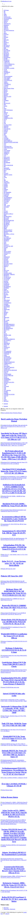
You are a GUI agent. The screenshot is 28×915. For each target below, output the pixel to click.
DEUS (5, 92)
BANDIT (6, 37)
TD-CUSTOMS (7, 358)
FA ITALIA (6, 115)
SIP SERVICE (7, 327)
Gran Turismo (7, 150)
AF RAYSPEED (8, 18)
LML (5, 204)
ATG (5, 31)
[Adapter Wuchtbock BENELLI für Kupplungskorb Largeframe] (14, 846)
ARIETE (6, 26)
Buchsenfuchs (7, 57)
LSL (5, 209)
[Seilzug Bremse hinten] (6, 790)
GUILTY (6, 154)
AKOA (5, 22)
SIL (4, 316)
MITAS (5, 227)
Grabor (5, 149)
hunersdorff (6, 168)
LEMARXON (7, 199)
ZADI (5, 399)
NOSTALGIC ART (8, 246)
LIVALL (6, 203)
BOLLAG (6, 52)
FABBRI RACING (8, 118)
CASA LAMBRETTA (9, 64)
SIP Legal (6, 323)
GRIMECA (6, 153)
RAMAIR (6, 282)
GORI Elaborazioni (8, 147)
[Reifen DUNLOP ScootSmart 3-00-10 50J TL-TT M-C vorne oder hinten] (14, 891)
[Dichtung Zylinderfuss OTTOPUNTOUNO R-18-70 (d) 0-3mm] (14, 642)
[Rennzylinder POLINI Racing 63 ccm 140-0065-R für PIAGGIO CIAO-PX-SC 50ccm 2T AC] (14, 614)
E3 (4, 107)
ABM (5, 14)
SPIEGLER (6, 344)
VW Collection (7, 390)
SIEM (5, 315)
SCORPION (7, 305)
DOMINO (6, 100)
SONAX (6, 337)
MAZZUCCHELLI (8, 213)
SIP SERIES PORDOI (9, 325)
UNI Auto (6, 371)
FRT (5, 134)
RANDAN (6, 285)
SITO (5, 331)
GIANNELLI (7, 139)
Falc (5, 122)
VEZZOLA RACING (9, 382)
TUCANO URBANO (9, 367)
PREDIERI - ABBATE (9, 274)
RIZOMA (6, 294)
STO (5, 350)
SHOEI (5, 313)
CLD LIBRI (6, 79)
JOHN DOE (7, 182)
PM (4, 269)
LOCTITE (6, 207)
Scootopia (6, 304)
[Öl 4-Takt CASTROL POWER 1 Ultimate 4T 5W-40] (14, 777)
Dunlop (5, 106)
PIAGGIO (6, 262)
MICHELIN (6, 224)
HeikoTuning (7, 159)
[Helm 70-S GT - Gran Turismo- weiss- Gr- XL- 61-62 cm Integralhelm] (14, 556)
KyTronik (6, 196)
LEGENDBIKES (8, 197)
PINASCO (6, 265)
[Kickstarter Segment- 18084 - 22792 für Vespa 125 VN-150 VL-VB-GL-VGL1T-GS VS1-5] (14, 877)
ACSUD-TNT (7, 17)
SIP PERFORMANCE (9, 324)
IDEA (5, 170)
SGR (5, 310)
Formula (6, 131)
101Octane (6, 10)
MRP (5, 235)
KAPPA (6, 184)
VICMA (6, 383)
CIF (4, 75)
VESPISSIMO (7, 379)
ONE (5, 250)
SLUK (5, 333)
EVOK (5, 114)
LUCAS (6, 211)
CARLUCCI (7, 62)
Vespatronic (6, 378)
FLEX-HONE (7, 128)
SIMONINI (6, 317)
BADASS (6, 34)
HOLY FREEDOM (8, 165)
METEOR (6, 219)
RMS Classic (7, 297)
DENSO (6, 91)
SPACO (5, 341)
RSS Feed (6, 907)
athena (5, 33)
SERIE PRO (7, 309)
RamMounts (6, 284)
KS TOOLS (6, 193)
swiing (5, 355)
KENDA (6, 186)
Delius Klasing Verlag (9, 88)
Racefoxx (6, 281)
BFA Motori (6, 46)
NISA (5, 243)
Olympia (6, 247)
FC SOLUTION (7, 124)
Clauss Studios (7, 77)
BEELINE (6, 40)
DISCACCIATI (7, 96)
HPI (5, 166)
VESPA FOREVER (8, 375)
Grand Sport (6, 151)
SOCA (5, 336)
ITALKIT (6, 173)
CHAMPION (7, 72)
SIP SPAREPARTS (8, 328)
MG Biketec (6, 223)
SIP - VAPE (6, 320)
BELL (5, 41)
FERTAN (6, 127)
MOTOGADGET (8, 230)
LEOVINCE (7, 200)
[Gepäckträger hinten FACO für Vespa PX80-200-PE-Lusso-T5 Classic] (14, 657)
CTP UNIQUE (7, 84)
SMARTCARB (7, 335)
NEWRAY (6, 240)
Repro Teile (6, 292)
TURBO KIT (7, 368)
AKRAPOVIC (7, 23)
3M (4, 11)
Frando (5, 133)
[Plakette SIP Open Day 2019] (8, 568)
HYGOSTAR (7, 169)
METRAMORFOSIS (9, 220)
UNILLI (6, 372)
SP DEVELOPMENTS (9, 339)
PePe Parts (6, 261)
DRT (5, 104)
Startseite (6, 403)
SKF (5, 332)
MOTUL (6, 232)
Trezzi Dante (7, 366)
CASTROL (6, 66)
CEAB (5, 69)
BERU (5, 44)
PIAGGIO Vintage (8, 263)
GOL (5, 145)
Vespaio (5, 377)
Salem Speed (7, 300)
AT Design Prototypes (9, 30)
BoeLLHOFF (7, 50)
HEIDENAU (7, 158)
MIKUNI (6, 226)
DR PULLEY (7, 103)
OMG (5, 248)
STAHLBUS (7, 347)
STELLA (6, 348)
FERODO (6, 126)
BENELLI (6, 42)
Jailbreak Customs (8, 174)
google (25, 912)
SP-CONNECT (7, 340)
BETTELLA (7, 45)
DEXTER (6, 93)
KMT (5, 188)
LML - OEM (7, 205)
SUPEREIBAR (7, 352)
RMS (5, 296)
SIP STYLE (6, 329)
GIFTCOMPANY (8, 141)
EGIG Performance (8, 110)
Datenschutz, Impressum (9, 909)
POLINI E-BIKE (8, 273)
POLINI (6, 271)
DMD (5, 97)
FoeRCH (6, 130)
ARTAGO (6, 29)
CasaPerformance (8, 65)
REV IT (5, 293)
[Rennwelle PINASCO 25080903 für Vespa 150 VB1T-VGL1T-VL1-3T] (14, 600)
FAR (5, 123)
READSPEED (7, 286)
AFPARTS (6, 19)
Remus (5, 289)
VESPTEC (6, 381)
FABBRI (6, 116)
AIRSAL (6, 21)
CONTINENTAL (8, 80)
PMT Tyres (6, 270)
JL (4, 178)
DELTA (5, 89)
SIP (4, 319)
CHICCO (6, 73)
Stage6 (5, 346)
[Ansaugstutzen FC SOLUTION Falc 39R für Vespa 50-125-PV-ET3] (14, 525)
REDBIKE (6, 288)
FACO (5, 119)
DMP (5, 99)
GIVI (5, 143)
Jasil (5, 176)
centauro (6, 71)
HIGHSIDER (7, 162)
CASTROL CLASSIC (9, 68)
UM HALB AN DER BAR (10, 370)
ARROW (6, 27)
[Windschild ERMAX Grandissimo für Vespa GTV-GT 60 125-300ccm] (14, 628)
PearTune (6, 259)
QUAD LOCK (7, 277)
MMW (5, 228)
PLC (5, 267)
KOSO (5, 190)
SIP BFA (6, 321)
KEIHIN (6, 185)
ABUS (5, 15)
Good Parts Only (8, 146)
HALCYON (7, 157)
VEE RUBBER (7, 374)
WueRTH (6, 393)
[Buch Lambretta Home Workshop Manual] (11, 412)
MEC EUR (6, 217)
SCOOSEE (6, 301)
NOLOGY (6, 244)
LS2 (5, 208)
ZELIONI (6, 401)
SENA (5, 308)
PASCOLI (6, 258)
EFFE (5, 108)
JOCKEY (6, 181)
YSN (5, 397)
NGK (5, 242)
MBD (5, 215)
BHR (5, 48)
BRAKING (6, 54)
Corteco (5, 81)
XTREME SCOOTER (9, 394)
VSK (5, 387)
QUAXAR (6, 279)
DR (4, 102)
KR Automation (7, 192)
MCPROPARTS (7, 216)
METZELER (7, 221)
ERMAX (6, 112)
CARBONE (6, 61)
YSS (5, 398)
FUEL (5, 135)
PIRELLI (6, 266)
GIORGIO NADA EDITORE (11, 142)
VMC (5, 385)
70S (4, 13)
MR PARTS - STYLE (9, 234)
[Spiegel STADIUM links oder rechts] (10, 687)
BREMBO (6, 56)
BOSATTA (6, 53)
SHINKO (6, 312)
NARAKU (6, 236)
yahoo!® (7, 913)
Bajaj (5, 35)
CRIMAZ (6, 83)
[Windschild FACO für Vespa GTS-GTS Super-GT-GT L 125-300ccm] (14, 731)
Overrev (5, 254)
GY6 (5, 155)
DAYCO (6, 87)
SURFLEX (6, 354)
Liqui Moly (6, 201)
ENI (5, 111)
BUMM (5, 58)
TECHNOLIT (7, 359)
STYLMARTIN (7, 351)
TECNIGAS (7, 360)
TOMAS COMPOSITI (9, 362)
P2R (5, 255)
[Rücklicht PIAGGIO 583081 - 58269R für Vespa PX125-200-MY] (14, 497)
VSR (5, 389)
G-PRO (5, 137)
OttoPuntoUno (7, 253)
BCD (5, 38)
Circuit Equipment (8, 76)
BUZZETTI (6, 60)
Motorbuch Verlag (8, 231)
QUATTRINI (7, 278)
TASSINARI (7, 356)
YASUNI (6, 395)
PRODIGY (6, 275)
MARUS (6, 212)
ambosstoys (6, 25)
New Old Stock (7, 238)
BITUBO (6, 49)
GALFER (6, 138)
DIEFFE (6, 95)
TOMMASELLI (7, 363)
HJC (5, 164)
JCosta (5, 177)
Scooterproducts (7, 302)
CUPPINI (6, 85)
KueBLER (6, 195)
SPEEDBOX (7, 343)
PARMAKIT (7, 257)
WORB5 (6, 391)
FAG (5, 120)
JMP (5, 180)
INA (5, 172)
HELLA (6, 161)
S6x (4, 298)
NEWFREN (6, 239)
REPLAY (6, 290)
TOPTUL (6, 364)
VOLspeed (6, 386)
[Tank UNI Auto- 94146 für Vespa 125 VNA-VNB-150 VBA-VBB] (14, 717)
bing (2, 913)
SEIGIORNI (7, 306)
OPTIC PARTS (7, 251)
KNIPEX (6, 189)
